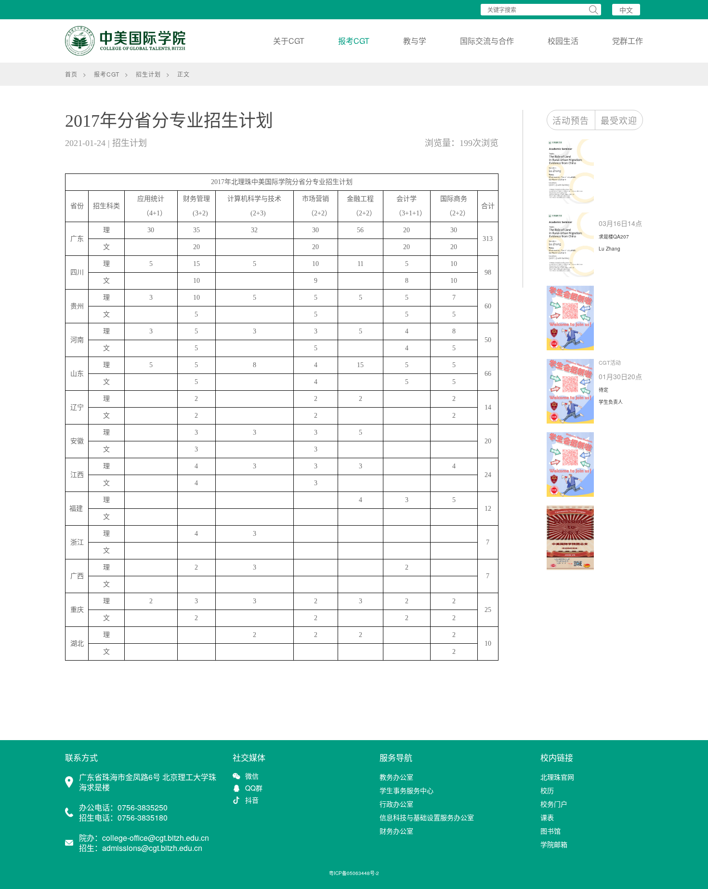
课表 (547, 817)
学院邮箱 (553, 844)
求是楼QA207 (614, 236)
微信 (252, 776)
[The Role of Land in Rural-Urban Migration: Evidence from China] (573, 171)
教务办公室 (396, 777)
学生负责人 (611, 401)
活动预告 (570, 120)
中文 (626, 9)
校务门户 (553, 804)
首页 (71, 74)
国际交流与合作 (487, 40)
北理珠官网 (557, 777)
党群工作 (627, 40)
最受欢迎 (619, 120)
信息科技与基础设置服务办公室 (427, 817)
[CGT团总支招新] (573, 537)
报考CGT (353, 40)
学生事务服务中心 (406, 790)
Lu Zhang (609, 248)
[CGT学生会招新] (573, 318)
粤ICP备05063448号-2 (354, 873)
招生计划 (148, 74)
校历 (547, 790)
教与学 (414, 40)
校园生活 (563, 40)
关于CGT (288, 40)
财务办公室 (396, 831)
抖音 (252, 800)
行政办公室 (396, 804)
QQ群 (253, 788)
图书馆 (550, 831)
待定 (603, 389)
